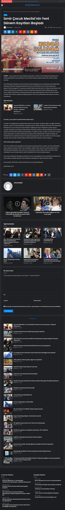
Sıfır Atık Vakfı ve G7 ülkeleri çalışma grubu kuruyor (28, 409)
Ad (5, 294)
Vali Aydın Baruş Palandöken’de (48, 239)
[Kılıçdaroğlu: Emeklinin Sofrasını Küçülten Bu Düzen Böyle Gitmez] (8, 453)
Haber (11, 11)
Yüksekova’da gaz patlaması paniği (24, 388)
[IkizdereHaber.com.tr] (32, 5)
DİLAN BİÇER (9, 27)
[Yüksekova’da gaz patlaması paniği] (8, 390)
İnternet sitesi (37, 300)
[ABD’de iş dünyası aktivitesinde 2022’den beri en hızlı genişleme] (8, 348)
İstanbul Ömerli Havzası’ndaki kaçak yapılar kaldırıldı (29, 331)
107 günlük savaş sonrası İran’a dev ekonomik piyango (52, 260)
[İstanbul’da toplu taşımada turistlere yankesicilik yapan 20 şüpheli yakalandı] (32, 233)
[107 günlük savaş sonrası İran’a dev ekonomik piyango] (52, 253)
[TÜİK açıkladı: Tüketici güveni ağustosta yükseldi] (8, 362)
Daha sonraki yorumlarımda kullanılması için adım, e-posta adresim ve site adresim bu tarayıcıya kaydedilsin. (33, 306)
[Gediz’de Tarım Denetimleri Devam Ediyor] (8, 376)
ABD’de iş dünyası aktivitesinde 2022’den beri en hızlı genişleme (32, 345)
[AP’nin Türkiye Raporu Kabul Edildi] (12, 253)
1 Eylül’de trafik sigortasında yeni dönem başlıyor (28, 437)
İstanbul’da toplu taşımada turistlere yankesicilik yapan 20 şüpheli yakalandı (32, 240)
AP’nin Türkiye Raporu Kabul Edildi (12, 260)
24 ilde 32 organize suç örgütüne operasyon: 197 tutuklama (31, 430)
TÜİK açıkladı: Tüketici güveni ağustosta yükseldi (28, 359)
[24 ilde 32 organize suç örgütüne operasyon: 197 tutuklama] (8, 432)
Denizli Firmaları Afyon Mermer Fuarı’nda (25, 367)
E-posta (6, 300)
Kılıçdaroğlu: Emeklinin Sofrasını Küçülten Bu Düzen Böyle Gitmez (32, 451)
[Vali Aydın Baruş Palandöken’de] (52, 233)
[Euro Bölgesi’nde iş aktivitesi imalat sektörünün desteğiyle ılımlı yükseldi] (8, 355)
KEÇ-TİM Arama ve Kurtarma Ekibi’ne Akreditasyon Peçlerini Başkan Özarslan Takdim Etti (34, 1)
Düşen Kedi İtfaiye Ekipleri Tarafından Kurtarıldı (31, 260)
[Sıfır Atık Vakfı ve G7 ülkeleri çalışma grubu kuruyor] (8, 411)
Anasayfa (7, 11)
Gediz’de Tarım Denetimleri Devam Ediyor (26, 374)
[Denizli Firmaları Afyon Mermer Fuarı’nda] (8, 369)
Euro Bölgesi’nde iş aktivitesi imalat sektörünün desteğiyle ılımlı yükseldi (34, 352)
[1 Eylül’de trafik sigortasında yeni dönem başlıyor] (8, 439)
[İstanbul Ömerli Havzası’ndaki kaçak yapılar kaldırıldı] (38, 107)
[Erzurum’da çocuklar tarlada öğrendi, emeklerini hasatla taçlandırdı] (8, 446)
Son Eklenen (32, 318)
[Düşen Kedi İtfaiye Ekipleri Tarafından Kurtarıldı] (32, 253)
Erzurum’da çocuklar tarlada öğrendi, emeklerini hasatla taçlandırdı (33, 444)
